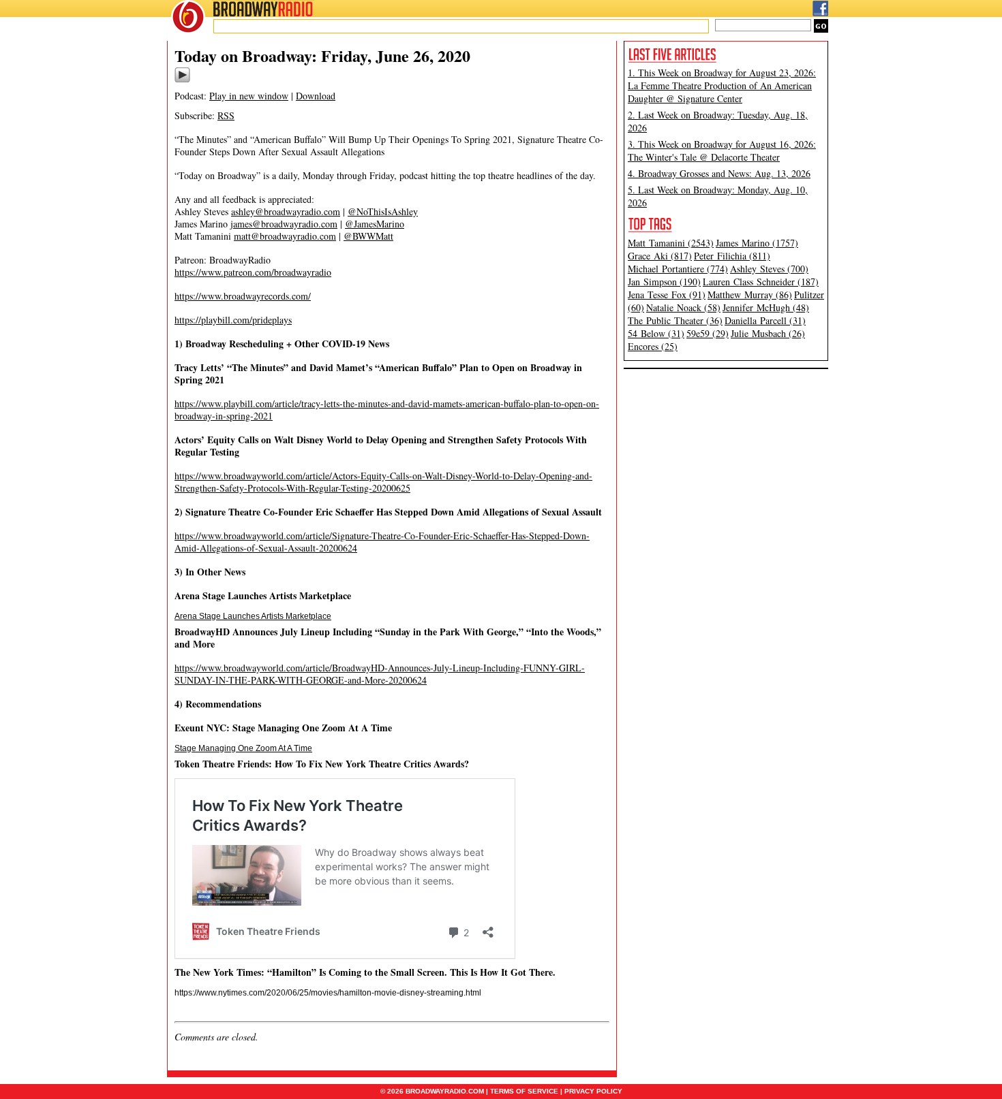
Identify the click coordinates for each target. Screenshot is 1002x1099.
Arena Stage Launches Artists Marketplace (252, 616)
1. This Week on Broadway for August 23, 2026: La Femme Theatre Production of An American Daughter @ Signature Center (722, 85)
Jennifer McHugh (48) (766, 307)
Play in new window (248, 95)
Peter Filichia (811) (732, 255)
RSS (225, 115)
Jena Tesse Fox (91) (666, 294)
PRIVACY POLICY (593, 1091)
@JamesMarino (374, 223)
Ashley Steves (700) (769, 268)
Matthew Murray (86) (750, 294)
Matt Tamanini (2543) (671, 242)
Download (315, 95)
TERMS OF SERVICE (524, 1091)
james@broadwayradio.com (283, 223)
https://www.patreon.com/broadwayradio (252, 272)
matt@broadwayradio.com (285, 235)
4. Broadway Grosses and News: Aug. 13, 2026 (719, 173)
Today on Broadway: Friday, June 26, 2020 (322, 55)
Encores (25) (653, 346)
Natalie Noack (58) (683, 307)
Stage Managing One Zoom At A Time (243, 748)
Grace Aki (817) (660, 255)
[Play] (182, 80)
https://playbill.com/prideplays (233, 319)
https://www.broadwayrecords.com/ (242, 295)
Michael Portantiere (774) (678, 268)
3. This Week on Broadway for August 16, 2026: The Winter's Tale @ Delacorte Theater (722, 150)
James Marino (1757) (757, 242)
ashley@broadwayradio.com (285, 211)
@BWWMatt (368, 235)
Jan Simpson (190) (664, 281)
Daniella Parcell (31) (765, 320)
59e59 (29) (707, 333)
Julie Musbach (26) (768, 333)
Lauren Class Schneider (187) (761, 281)
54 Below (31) (656, 333)
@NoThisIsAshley (383, 211)
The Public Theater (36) (675, 320)
